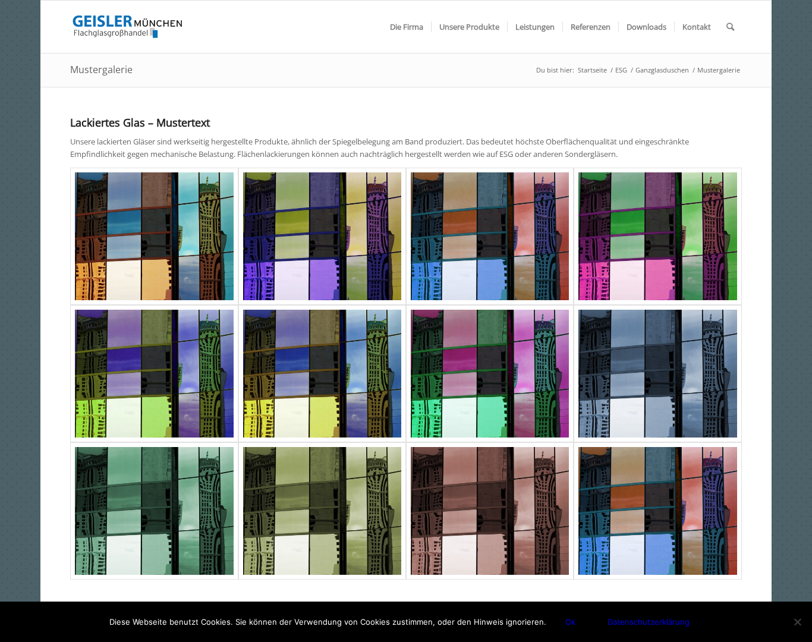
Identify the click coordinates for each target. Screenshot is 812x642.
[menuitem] (406, 27)
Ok (570, 622)
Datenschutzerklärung (649, 622)
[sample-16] (322, 236)
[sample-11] (657, 511)
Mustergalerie (101, 69)
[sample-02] (490, 373)
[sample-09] (657, 236)
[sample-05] (322, 373)
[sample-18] (154, 236)
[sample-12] (490, 236)
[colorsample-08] (322, 511)
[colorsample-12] (154, 511)
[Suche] (730, 27)
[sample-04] (154, 373)
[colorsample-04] (490, 511)
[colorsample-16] (657, 373)
